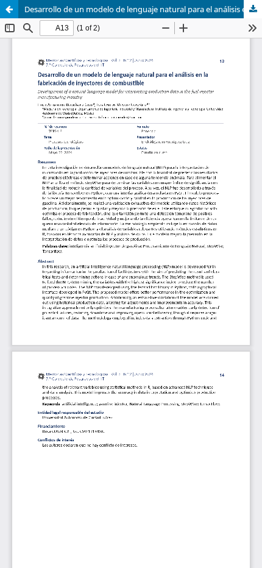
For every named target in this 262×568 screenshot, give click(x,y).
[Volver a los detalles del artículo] (9, 9)
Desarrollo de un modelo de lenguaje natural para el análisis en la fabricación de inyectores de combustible (143, 9)
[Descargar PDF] (253, 9)
